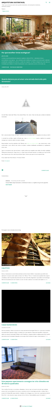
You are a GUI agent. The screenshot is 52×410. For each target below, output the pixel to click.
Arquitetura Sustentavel (13, 2)
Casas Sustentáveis (9, 325)
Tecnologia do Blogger (26, 406)
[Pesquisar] (46, 2)
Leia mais (48, 282)
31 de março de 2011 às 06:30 (18, 180)
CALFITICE (6, 268)
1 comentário (13, 282)
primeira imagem (32, 138)
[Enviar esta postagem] (2, 170)
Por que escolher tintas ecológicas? (16, 52)
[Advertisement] (26, 215)
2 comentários (14, 398)
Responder (9, 184)
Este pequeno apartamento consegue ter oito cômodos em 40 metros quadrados (25, 382)
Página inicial (5, 11)
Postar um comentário (16, 67)
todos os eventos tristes (32, 143)
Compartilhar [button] (5, 67)
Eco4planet (7, 160)
